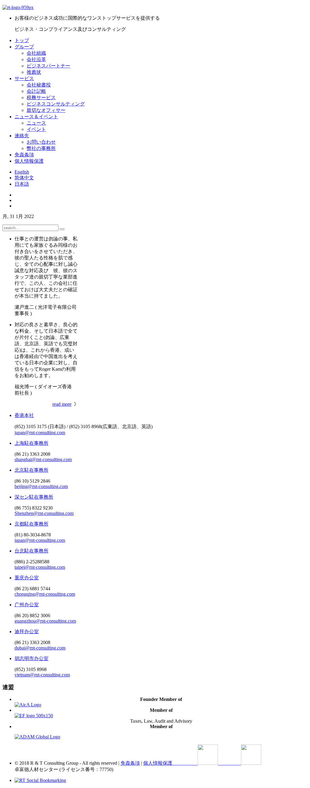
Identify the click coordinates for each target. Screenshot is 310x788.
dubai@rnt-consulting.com (40, 647)
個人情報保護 (157, 763)
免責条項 (130, 763)
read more (61, 404)
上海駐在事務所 (31, 443)
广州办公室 (27, 604)
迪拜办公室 (27, 631)
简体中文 (24, 177)
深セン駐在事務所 (34, 497)
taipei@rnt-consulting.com (40, 567)
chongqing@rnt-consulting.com (45, 594)
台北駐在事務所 (31, 550)
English (22, 171)
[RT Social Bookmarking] (40, 780)
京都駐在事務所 (31, 523)
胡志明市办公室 (31, 658)
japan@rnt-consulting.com (40, 432)
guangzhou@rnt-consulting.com (45, 621)
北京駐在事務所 (31, 470)
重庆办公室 (27, 577)
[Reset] (62, 229)
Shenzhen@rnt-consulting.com (44, 513)
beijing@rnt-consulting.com (41, 486)
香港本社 (24, 415)
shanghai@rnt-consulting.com (43, 459)
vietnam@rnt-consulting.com (42, 674)
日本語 (22, 184)
